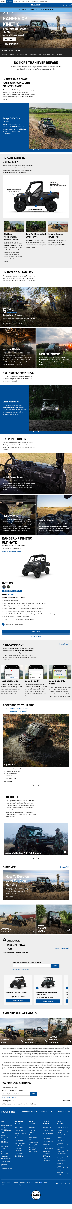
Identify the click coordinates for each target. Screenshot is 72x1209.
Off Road (9, 1)
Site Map (16, 1182)
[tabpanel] (36, 587)
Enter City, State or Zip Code (12, 1090)
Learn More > (7, 133)
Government (43, 1)
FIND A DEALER (46, 1112)
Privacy (22, 1182)
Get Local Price (36, 636)
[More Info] (24, 35)
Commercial (34, 1)
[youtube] (69, 1184)
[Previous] (33, 150)
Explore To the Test (11, 44)
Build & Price (36, 632)
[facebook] (57, 1184)
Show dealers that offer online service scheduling (19, 1104)
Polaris (3, 1)
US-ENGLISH (62, 1112)
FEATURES (11, 54)
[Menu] (2, 5)
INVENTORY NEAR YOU (44, 54)
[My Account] (66, 5)
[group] (36, 126)
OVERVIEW (4, 54)
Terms (45, 1182)
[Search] (63, 5)
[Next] (38, 150)
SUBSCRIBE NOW (28, 1112)
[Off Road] (36, 5)
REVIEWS (59, 54)
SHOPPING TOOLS (33, 54)
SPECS (54, 54)
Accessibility (17, 1185)
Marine (27, 1)
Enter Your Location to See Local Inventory (27, 962)
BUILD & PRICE (9, 39)
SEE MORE (11, 594)
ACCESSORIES (23, 54)
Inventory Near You (18, 1000)
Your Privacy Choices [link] (32, 1182)
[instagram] (61, 1184)
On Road (21, 1)
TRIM (17, 54)
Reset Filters (66, 1100)
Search (55, 966)
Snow (15, 1)
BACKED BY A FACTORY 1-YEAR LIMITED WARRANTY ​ (36, 10)
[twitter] (65, 1184)
